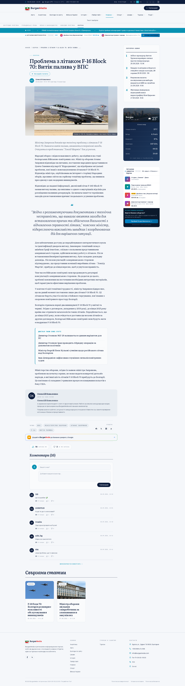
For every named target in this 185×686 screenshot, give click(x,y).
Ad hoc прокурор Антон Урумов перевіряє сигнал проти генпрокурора (142, 58)
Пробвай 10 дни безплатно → (141, 221)
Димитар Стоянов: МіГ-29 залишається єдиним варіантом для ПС (70, 337)
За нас (134, 666)
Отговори (41, 501)
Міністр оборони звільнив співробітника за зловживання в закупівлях (69, 609)
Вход (115, 2)
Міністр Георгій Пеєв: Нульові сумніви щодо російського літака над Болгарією (71, 351)
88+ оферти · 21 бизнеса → (150, 171)
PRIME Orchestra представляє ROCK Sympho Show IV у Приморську (47, 30)
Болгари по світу (56, 15)
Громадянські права (29, 25)
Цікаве (129, 15)
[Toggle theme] (158, 2)
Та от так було (92, 20)
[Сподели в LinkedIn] (106, 429)
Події (150, 15)
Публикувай (103, 485)
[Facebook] (27, 657)
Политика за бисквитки (152, 681)
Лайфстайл (96, 15)
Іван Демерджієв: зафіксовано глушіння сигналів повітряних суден (69, 359)
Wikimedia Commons (92, 134)
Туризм (140, 15)
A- (147, 2)
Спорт (119, 15)
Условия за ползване (137, 681)
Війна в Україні (71, 15)
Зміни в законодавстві (49, 25)
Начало (27, 48)
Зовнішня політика (67, 25)
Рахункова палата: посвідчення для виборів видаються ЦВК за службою (143, 80)
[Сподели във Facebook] (96, 429)
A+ (153, 2)
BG (131, 2)
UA (137, 2)
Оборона (81, 25)
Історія (84, 15)
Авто (33, 15)
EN (134, 2)
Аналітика (42, 15)
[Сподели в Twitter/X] (101, 429)
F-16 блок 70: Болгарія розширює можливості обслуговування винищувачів (39, 609)
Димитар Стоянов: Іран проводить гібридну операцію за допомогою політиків (67, 344)
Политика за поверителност (120, 681)
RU (141, 2)
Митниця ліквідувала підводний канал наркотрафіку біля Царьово (143, 92)
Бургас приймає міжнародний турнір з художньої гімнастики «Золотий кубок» (109, 30)
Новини (109, 15)
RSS (133, 662)
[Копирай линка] (111, 429)
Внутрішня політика (11, 25)
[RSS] (32, 657)
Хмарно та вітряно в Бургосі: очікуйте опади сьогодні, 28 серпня (143, 70)
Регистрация (122, 2)
